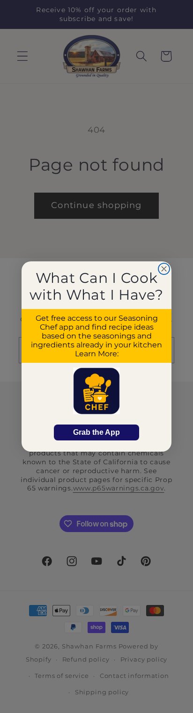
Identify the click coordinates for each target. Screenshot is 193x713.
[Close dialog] (164, 268)
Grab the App (96, 432)
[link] (96, 390)
